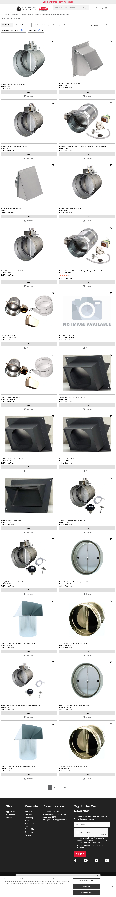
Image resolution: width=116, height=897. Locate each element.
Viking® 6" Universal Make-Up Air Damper (72, 520)
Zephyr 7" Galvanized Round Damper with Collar (74, 705)
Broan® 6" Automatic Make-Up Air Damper (14, 146)
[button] (10, 7)
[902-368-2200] (102, 7)
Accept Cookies (86, 892)
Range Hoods (46, 14)
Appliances (14, 14)
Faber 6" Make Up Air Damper (10, 336)
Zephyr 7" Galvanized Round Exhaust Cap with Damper (18, 767)
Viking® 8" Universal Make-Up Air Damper (14, 582)
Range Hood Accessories (61, 14)
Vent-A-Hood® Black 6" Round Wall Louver (14, 459)
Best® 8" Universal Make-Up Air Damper (13, 84)
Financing (29, 818)
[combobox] (23, 25)
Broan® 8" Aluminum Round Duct (11, 208)
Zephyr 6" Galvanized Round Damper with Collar (74, 582)
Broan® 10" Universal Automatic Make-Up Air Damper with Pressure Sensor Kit (83, 271)
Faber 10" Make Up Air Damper (10, 397)
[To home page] (32, 7)
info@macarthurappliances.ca (55, 820)
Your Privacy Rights (86, 881)
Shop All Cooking (33, 14)
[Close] (112, 886)
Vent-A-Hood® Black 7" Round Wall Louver (72, 459)
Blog (26, 826)
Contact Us (29, 829)
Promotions (29, 823)
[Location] (99, 7)
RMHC (27, 820)
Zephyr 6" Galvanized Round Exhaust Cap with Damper (18, 643)
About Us (28, 812)
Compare (30, 96)
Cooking (23, 14)
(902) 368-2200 (49, 817)
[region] (58, 886)
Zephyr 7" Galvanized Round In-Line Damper (73, 767)
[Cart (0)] (106, 7)
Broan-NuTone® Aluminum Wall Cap (70, 83)
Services (28, 815)
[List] (95, 7)
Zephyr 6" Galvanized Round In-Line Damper (73, 643)
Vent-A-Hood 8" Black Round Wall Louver (72, 397)
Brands (9, 818)
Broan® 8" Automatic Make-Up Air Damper (72, 208)
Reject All (86, 886)
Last (64, 787)
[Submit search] (84, 8)
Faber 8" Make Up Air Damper (68, 336)
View (28, 92)
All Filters (8, 25)
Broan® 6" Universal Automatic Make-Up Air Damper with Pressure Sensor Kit (83, 146)
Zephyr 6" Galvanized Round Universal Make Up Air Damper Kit (20, 705)
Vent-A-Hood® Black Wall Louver (11, 520)
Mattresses (10, 815)
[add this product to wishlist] (53, 41)
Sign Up (80, 854)
